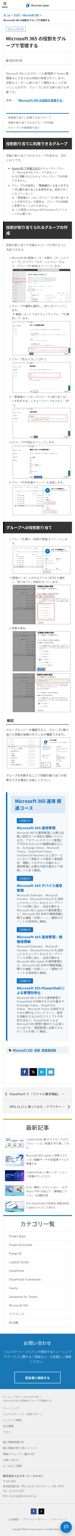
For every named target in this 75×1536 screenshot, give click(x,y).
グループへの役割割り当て (24, 127)
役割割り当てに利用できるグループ (29, 117)
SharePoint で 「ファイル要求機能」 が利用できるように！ (40, 1094)
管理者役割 (49, 1050)
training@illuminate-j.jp (23, 1496)
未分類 (13, 1322)
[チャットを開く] (66, 1527)
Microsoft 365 (16, 29)
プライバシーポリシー (35, 1519)
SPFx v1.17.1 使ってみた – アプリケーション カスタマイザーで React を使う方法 (40, 1106)
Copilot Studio (19, 1262)
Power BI (15, 1253)
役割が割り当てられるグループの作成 (30, 122)
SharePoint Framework (25, 1279)
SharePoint (16, 1270)
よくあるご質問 (12, 1466)
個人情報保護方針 (13, 1442)
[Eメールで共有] (50, 1074)
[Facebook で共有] (24, 1074)
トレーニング (11, 1408)
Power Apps (17, 1236)
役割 (37, 1050)
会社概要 (8, 1426)
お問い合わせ (11, 1460)
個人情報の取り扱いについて (20, 1448)
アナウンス (16, 1314)
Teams (13, 1288)
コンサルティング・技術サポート (23, 1414)
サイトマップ (59, 1519)
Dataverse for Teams (23, 1296)
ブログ (7, 1432)
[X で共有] (33, 1072)
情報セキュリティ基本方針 (19, 1454)
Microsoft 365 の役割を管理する (40, 100)
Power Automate (20, 1244)
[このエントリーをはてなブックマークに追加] (42, 1074)
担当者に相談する (37, 1377)
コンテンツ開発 (12, 1420)
